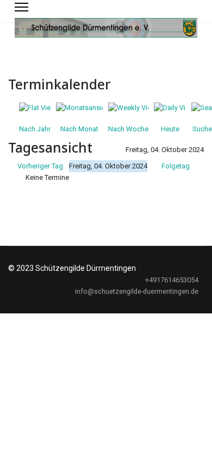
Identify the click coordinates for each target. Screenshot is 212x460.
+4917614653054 (171, 280)
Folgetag (175, 166)
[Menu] (21, 7)
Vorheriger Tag (40, 166)
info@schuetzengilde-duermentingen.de (136, 291)
